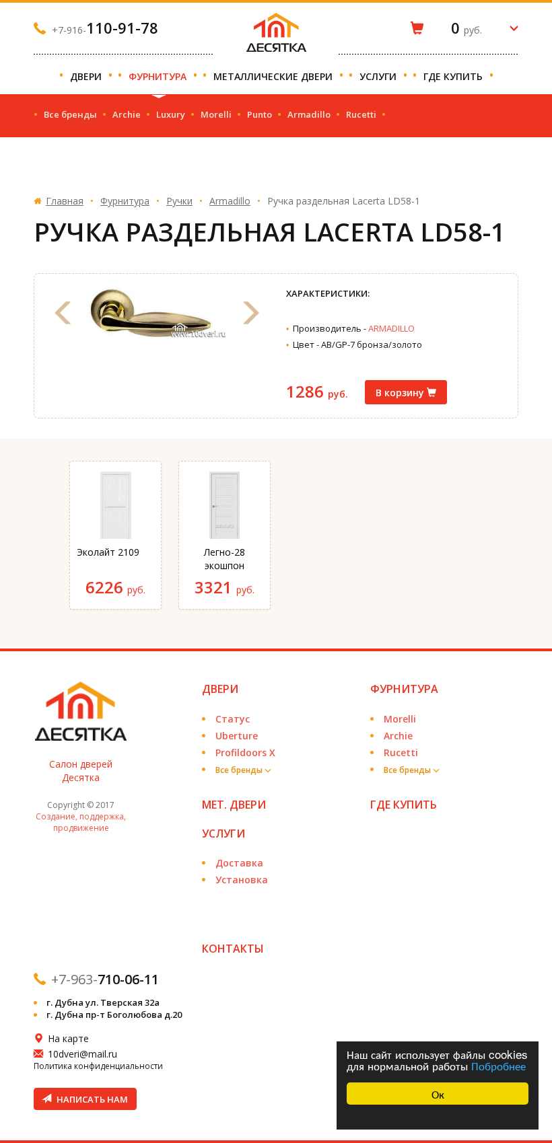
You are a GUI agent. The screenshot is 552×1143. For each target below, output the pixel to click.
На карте (68, 1038)
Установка (241, 879)
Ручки (179, 200)
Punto (259, 114)
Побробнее (498, 1065)
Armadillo (309, 114)
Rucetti (361, 114)
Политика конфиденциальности (98, 1066)
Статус (232, 718)
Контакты (233, 948)
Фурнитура (159, 76)
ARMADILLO (391, 328)
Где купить (454, 76)
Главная (64, 200)
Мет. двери (234, 804)
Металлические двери (274, 76)
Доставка (239, 862)
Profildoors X (245, 752)
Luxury (170, 114)
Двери (87, 76)
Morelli (216, 114)
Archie (126, 114)
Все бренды (70, 114)
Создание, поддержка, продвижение (81, 822)
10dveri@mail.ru (82, 1053)
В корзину (401, 392)
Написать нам (91, 1099)
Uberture (236, 735)
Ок (438, 1093)
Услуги (379, 76)
